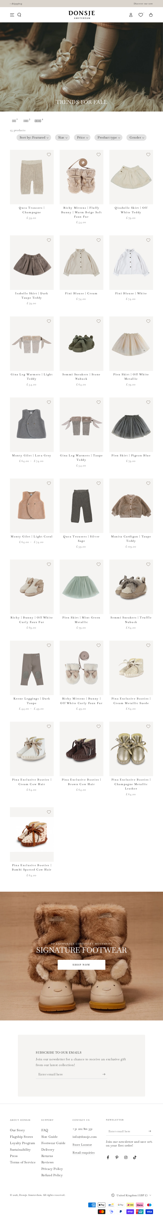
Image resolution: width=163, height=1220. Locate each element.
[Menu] (12, 15)
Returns (47, 1156)
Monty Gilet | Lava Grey (31, 455)
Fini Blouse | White (131, 293)
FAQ (44, 1130)
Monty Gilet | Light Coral (32, 536)
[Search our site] (19, 15)
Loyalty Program (22, 1143)
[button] (34, 137)
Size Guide (49, 1137)
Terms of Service (23, 1162)
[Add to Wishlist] (49, 154)
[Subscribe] (104, 1074)
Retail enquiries (84, 1152)
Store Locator (82, 1144)
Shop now (81, 964)
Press (14, 1156)
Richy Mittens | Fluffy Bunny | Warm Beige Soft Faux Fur (81, 212)
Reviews (47, 1162)
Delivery (47, 1149)
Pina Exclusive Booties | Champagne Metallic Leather (131, 784)
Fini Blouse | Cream (81, 293)
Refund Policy (52, 1175)
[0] (141, 15)
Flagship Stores (21, 1137)
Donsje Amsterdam (30, 1195)
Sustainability (20, 1149)
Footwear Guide (53, 1143)
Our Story (17, 1130)
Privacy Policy (52, 1169)
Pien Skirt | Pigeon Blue (131, 455)
